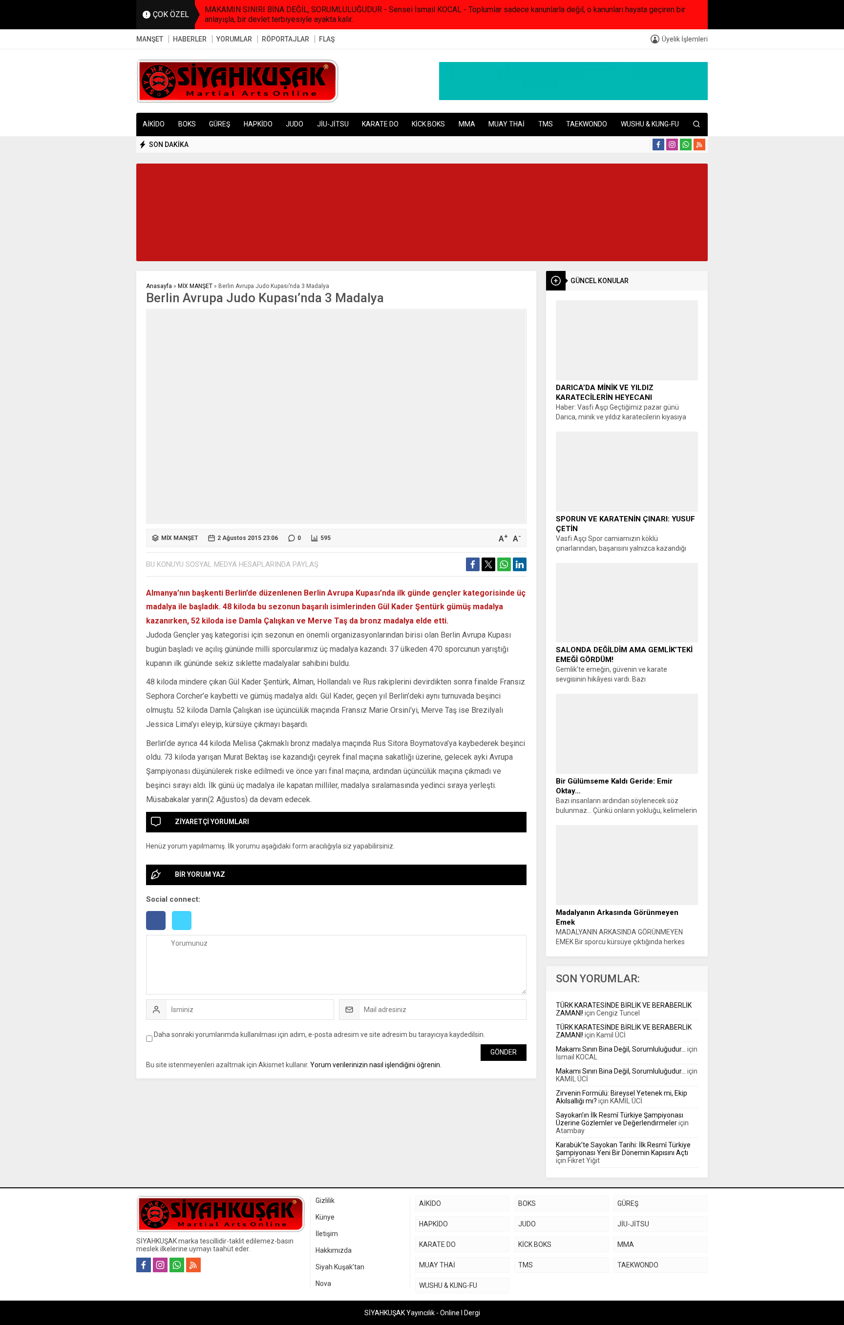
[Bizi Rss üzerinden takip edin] (699, 144)
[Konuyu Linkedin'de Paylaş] (520, 564)
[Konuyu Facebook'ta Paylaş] (473, 564)
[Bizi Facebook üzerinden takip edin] (658, 144)
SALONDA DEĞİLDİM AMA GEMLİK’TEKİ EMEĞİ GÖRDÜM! (624, 654)
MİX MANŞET (195, 286)
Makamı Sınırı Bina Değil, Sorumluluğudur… (621, 1049)
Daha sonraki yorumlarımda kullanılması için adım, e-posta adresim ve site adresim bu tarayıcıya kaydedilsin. (319, 1034)
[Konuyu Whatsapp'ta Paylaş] (504, 564)
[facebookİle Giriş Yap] (159, 931)
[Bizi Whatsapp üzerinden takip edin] (686, 144)
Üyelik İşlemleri (685, 39)
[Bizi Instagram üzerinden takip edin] (672, 144)
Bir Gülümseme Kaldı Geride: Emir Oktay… (614, 786)
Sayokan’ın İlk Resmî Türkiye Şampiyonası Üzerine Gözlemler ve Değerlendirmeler (619, 1119)
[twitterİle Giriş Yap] (184, 931)
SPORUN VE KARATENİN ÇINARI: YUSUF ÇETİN (625, 524)
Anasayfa (159, 286)
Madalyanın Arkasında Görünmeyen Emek (617, 917)
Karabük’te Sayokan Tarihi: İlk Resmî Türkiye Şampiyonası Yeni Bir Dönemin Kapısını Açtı (623, 1149)
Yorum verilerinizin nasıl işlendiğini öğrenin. (376, 1065)
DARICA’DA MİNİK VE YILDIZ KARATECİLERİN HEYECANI (605, 392)
